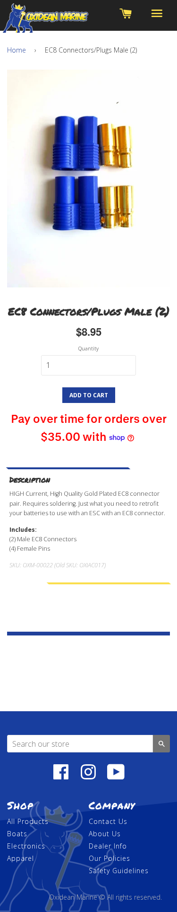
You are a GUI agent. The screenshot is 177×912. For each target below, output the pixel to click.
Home (16, 49)
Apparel (20, 858)
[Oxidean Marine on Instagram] (88, 776)
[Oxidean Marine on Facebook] (60, 776)
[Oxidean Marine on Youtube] (116, 776)
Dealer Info (108, 845)
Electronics (26, 845)
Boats (17, 833)
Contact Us (108, 821)
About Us (105, 833)
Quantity (88, 348)
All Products (28, 821)
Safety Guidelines (119, 870)
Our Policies (109, 858)
